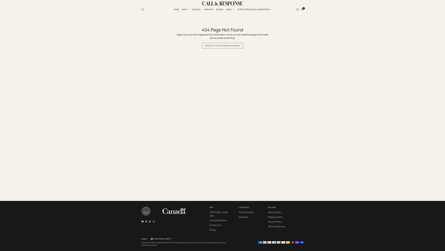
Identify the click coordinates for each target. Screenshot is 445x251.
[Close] (257, 102)
